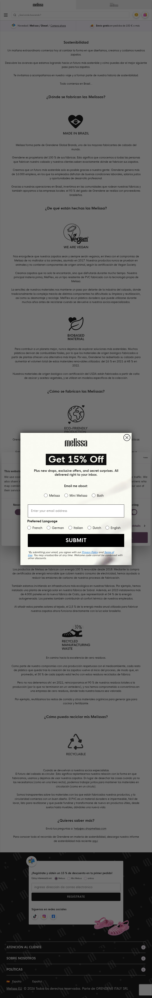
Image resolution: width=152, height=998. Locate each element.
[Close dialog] (127, 437)
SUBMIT (76, 540)
